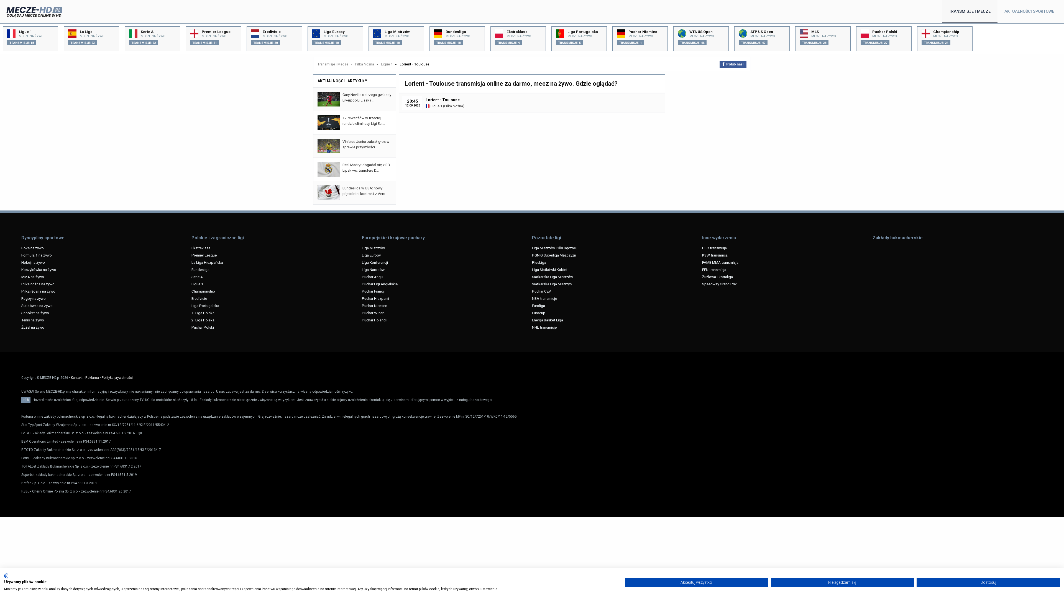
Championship (203, 291)
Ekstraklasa (200, 248)
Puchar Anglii (372, 277)
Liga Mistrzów (373, 248)
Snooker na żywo (35, 313)
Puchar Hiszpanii (375, 298)
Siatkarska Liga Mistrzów (552, 277)
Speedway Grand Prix (719, 284)
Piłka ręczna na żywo (38, 291)
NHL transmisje (544, 327)
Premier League (204, 255)
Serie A (197, 277)
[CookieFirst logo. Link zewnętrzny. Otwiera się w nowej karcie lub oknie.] (6, 575)
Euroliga (538, 305)
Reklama (92, 378)
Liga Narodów (373, 269)
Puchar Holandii (374, 320)
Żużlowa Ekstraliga (717, 277)
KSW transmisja (715, 255)
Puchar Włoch (373, 313)
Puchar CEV (541, 291)
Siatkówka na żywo (37, 305)
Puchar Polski (202, 327)
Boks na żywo (32, 248)
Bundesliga (200, 269)
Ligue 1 (436, 106)
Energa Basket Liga (547, 320)
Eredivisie (199, 298)
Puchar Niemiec (374, 305)
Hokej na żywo (33, 262)
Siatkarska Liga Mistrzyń (552, 284)
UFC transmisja (714, 248)
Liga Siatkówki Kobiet (549, 269)
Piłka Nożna (453, 106)
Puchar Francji (373, 291)
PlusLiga (539, 262)
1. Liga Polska (202, 313)
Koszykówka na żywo (38, 269)
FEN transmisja (714, 269)
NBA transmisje (544, 298)
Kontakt (77, 378)
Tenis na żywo (32, 320)
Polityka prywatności (117, 378)
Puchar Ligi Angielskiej (380, 284)
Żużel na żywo (32, 327)
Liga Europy (371, 255)
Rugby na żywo (33, 298)
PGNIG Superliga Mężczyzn (554, 255)
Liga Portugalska (205, 305)
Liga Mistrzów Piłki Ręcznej (554, 248)
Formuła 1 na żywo (36, 255)
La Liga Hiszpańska (207, 262)
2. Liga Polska (202, 320)
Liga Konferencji (375, 262)
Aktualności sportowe (1029, 11)
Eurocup (538, 313)
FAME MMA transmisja (720, 262)
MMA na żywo (32, 277)
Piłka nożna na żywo (38, 284)
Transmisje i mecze (970, 11)
